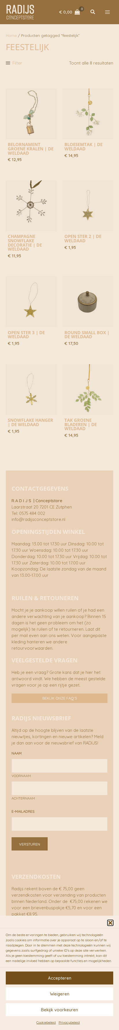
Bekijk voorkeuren (59, 1009)
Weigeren (59, 994)
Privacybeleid (69, 1022)
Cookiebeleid (46, 1022)
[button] (110, 923)
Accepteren (59, 978)
